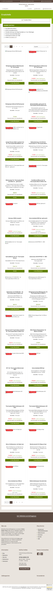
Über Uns (5, 557)
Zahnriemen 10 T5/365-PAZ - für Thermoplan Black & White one (14, 292)
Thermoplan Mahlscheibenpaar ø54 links (15, 407)
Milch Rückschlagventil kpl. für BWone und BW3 (38, 330)
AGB (39, 538)
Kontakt (40, 536)
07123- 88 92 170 (24, 557)
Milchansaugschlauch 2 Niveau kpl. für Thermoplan (38, 66)
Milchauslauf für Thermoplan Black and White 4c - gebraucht (15, 181)
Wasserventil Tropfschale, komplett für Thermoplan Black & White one (14, 330)
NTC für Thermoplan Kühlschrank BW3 (15, 368)
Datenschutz (5, 559)
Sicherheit (40, 534)
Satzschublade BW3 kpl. (38, 368)
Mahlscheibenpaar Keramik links (38, 481)
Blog (4, 553)
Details (15, 197)
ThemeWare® (38, 588)
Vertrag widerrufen (24, 568)
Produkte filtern (27, 20)
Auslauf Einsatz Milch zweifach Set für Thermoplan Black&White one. (15, 142)
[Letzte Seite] (22, 46)
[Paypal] (1, 579)
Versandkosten (23, 586)
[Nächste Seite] (19, 46)
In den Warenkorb (15, 83)
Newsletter (5, 555)
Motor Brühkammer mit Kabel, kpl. (15, 444)
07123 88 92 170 (12, 37)
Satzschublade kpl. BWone (15, 481)
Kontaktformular (23, 564)
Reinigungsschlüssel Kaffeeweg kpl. (15, 104)
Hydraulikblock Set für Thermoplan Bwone (15, 257)
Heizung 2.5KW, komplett (14, 218)
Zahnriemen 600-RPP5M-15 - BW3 (38, 256)
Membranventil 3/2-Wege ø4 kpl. (38, 444)
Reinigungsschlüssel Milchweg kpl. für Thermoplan (15, 66)
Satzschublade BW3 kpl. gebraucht (38, 218)
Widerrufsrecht (41, 532)
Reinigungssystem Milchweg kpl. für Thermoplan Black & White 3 (38, 292)
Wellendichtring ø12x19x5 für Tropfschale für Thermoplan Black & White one (38, 142)
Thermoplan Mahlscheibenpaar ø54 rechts (38, 407)
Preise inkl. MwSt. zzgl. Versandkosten (14, 80)
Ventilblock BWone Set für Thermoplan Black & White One (38, 181)
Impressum (5, 561)
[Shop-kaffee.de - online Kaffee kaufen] (26, 5)
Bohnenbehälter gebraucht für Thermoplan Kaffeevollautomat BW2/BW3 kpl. (38, 104)
